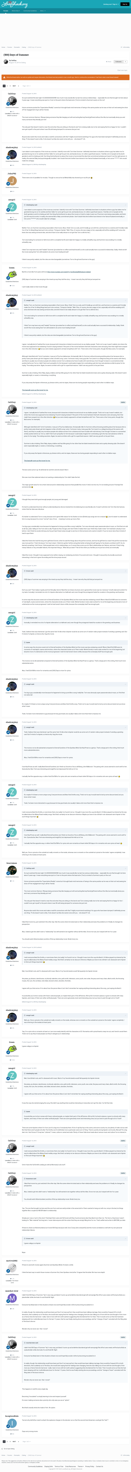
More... (42, 11)
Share (109, 61)
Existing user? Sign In (110, 4)
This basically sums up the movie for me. (35, 390)
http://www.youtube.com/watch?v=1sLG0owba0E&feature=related (69, 272)
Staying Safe (48, 1466)
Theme (80, 1466)
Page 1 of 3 (26, 86)
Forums (5, 11)
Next (14, 86)
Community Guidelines (30, 11)
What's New (15, 11)
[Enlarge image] (91, 177)
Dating (23, 62)
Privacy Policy (89, 1466)
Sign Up (125, 4)
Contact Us (99, 1466)
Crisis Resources (70, 1466)
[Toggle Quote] (25, 205)
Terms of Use (59, 1466)
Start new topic (122, 70)
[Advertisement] (65, 29)
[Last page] (18, 86)
